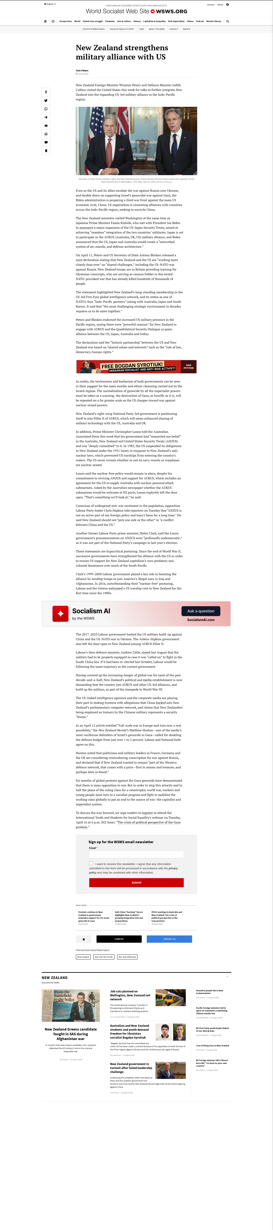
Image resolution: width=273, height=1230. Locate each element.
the (170, 822)
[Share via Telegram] (46, 117)
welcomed (116, 588)
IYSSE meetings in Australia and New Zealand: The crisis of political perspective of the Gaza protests (167, 916)
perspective (156, 822)
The (120, 822)
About (220, 4)
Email (92, 848)
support (92, 386)
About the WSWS (156, 29)
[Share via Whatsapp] (46, 109)
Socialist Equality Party (122, 29)
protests (81, 827)
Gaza (177, 822)
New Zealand (83, 957)
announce (86, 227)
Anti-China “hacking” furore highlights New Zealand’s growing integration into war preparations (129, 916)
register (147, 813)
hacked (161, 703)
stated (146, 652)
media (147, 680)
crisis (127, 822)
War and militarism (127, 957)
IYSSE (141, 29)
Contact (210, 4)
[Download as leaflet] (46, 134)
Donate (186, 29)
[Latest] (53, 22)
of (133, 822)
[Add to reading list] (46, 151)
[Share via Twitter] (46, 100)
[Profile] (227, 5)
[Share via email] (46, 125)
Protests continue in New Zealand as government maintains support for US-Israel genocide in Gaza (93, 916)
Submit (136, 882)
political (141, 822)
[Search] (227, 22)
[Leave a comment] (46, 142)
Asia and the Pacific (104, 957)
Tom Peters (82, 70)
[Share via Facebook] (46, 92)
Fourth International (94, 29)
